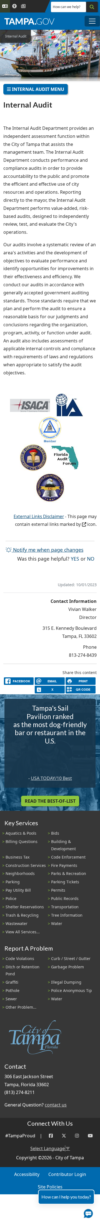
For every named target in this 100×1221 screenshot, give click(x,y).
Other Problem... (21, 1007)
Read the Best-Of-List (50, 801)
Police (11, 898)
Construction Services (26, 865)
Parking (13, 881)
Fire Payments (64, 865)
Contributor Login (67, 1174)
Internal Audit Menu (37, 89)
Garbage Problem (67, 966)
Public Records (65, 898)
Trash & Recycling (22, 915)
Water (56, 923)
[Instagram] (77, 1136)
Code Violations (20, 958)
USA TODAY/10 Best (51, 778)
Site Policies (50, 1187)
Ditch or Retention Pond (22, 970)
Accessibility (26, 1174)
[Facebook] (50, 1136)
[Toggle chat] (87, 1212)
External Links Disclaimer (39, 516)
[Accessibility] (14, 6)
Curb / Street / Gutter (71, 958)
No (90, 558)
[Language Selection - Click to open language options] (5, 6)
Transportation (65, 906)
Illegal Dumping (66, 982)
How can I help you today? (66, 1196)
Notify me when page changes (47, 549)
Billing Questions (22, 841)
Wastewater (17, 923)
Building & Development (63, 845)
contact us (56, 1105)
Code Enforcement (68, 857)
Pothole (12, 990)
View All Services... (23, 931)
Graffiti (12, 982)
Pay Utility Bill (18, 890)
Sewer (11, 998)
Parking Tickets (65, 881)
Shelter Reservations (25, 906)
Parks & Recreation (68, 873)
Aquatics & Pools (21, 833)
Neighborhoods (20, 873)
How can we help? (66, 6)
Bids (55, 833)
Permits (58, 890)
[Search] (92, 7)
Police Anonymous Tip (71, 990)
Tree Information (66, 915)
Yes (75, 558)
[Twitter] (64, 1136)
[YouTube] (90, 1136)
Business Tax (17, 857)
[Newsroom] (23, 6)
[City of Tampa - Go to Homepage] (29, 21)
